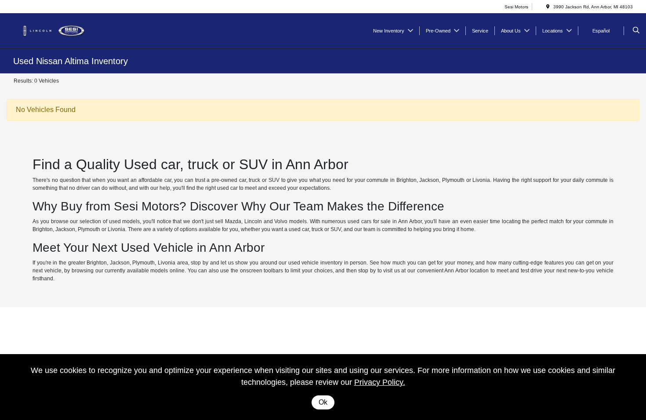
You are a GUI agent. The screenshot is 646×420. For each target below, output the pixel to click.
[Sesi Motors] (53, 30)
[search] (636, 30)
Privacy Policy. (379, 382)
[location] (548, 6)
